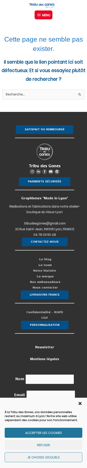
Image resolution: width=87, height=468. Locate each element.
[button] (80, 403)
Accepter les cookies (43, 432)
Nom (19, 379)
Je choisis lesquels (43, 457)
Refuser (43, 445)
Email (19, 395)
